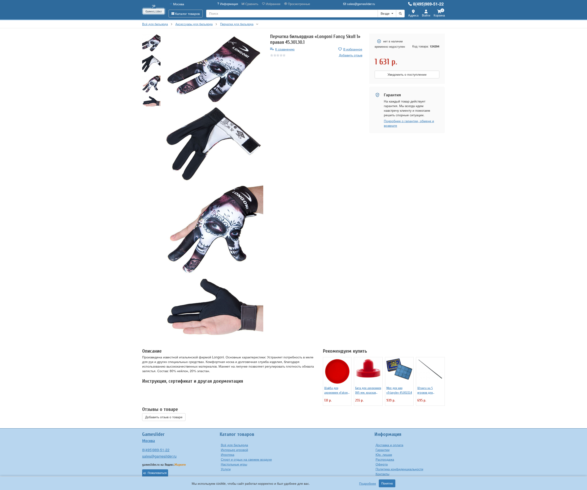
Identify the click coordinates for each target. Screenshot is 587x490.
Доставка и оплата (389, 445)
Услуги (226, 469)
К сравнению (285, 49)
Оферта (382, 464)
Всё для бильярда (234, 445)
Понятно (387, 483)
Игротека (227, 454)
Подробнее (367, 483)
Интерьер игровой (234, 449)
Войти (426, 15)
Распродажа (385, 459)
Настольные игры (234, 464)
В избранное (352, 49)
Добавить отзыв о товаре (164, 417)
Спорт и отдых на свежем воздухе (246, 459)
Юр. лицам (384, 454)
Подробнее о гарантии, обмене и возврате (409, 123)
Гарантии (383, 449)
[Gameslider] (153, 10)
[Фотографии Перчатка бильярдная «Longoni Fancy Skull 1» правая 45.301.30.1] (213, 69)
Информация (228, 4)
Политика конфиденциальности (399, 469)
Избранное (272, 4)
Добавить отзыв (350, 55)
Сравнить (251, 4)
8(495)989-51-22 (428, 4)
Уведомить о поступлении (407, 74)
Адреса (413, 15)
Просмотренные (298, 4)
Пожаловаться (157, 473)
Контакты (382, 473)
